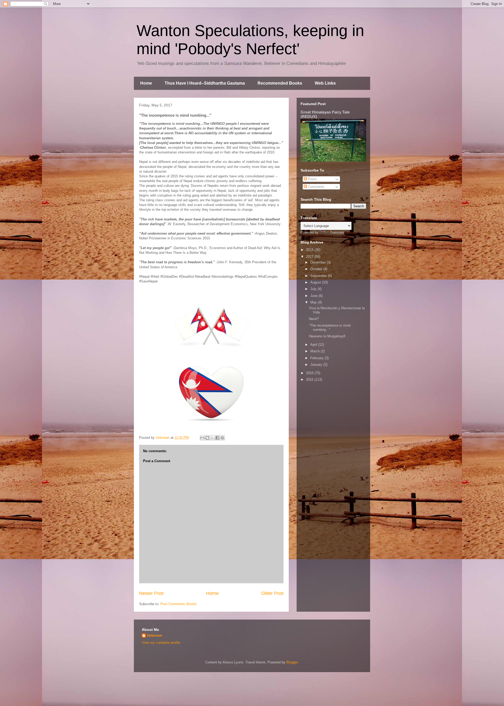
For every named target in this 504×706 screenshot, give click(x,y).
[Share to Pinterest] (222, 437)
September (319, 276)
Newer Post (151, 593)
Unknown (154, 635)
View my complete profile (161, 643)
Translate (337, 232)
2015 (310, 380)
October (316, 269)
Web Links (325, 83)
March (315, 351)
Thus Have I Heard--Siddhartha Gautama (205, 83)
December (318, 262)
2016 (310, 373)
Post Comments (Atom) (178, 604)
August (316, 282)
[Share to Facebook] (217, 437)
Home (146, 83)
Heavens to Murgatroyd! (327, 336)
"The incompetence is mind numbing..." (329, 327)
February (317, 358)
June (314, 296)
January (316, 365)
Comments (315, 187)
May (314, 302)
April (314, 345)
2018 (310, 250)
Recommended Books (280, 83)
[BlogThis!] (207, 437)
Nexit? (314, 319)
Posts (312, 179)
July (314, 289)
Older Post (272, 593)
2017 (310, 257)
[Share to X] (212, 437)
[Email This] (202, 437)
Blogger (292, 662)
